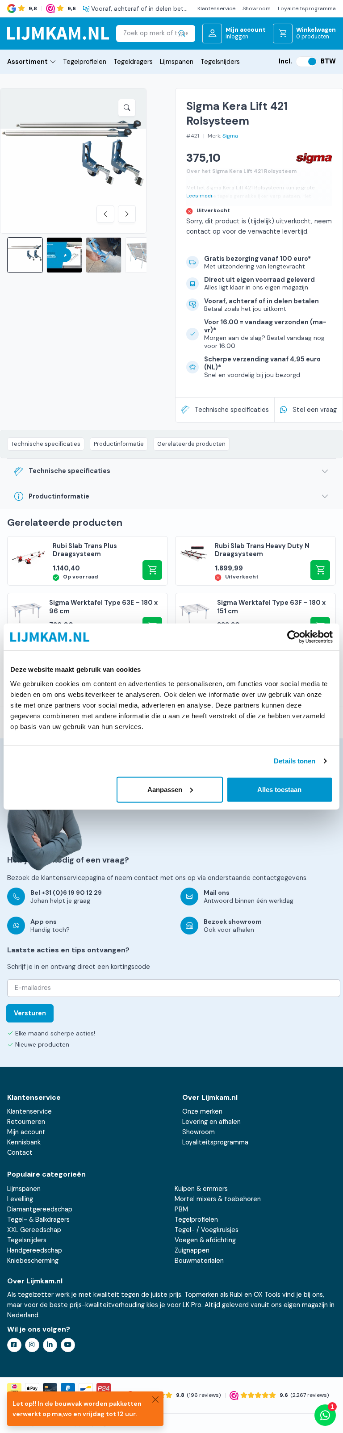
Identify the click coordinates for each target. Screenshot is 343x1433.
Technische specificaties (232, 410)
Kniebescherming (33, 1261)
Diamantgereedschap (39, 1209)
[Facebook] (14, 1345)
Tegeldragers (133, 62)
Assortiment (27, 62)
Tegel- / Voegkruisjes (206, 1230)
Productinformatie (119, 444)
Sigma (230, 135)
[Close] (155, 1399)
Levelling (20, 1199)
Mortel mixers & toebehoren (218, 1199)
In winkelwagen (320, 570)
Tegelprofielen (84, 62)
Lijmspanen (176, 62)
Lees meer (199, 196)
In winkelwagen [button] (152, 570)
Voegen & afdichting (205, 1240)
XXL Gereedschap (34, 1230)
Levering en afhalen (211, 1122)
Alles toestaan (279, 789)
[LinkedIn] (50, 1345)
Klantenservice (216, 8)
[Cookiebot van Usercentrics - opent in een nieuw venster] (294, 637)
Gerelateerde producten (191, 444)
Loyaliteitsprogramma (307, 8)
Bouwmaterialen (199, 1261)
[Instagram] (32, 1345)
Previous (105, 213)
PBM (181, 1209)
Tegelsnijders (220, 62)
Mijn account (26, 1132)
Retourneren (26, 1122)
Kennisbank (24, 1142)
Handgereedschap (34, 1250)
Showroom (257, 8)
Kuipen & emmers (201, 1189)
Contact (20, 1152)
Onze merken (202, 1111)
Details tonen (294, 761)
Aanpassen (164, 789)
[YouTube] (68, 1345)
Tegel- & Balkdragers (38, 1219)
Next (126, 213)
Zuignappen (192, 1250)
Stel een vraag (315, 410)
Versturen (30, 1013)
